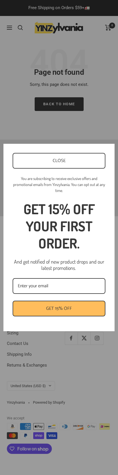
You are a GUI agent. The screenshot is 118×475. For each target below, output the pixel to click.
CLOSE (59, 161)
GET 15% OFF (59, 308)
